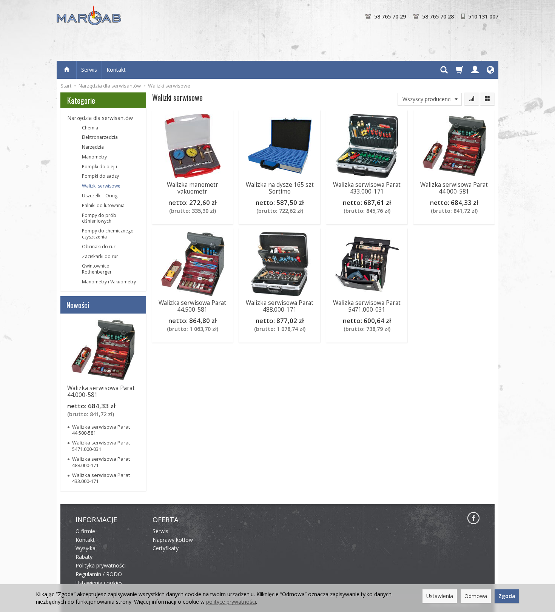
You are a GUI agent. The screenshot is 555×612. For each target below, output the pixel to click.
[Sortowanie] (471, 99)
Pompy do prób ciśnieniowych (99, 218)
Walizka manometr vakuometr (192, 188)
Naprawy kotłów (173, 539)
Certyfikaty (166, 548)
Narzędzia (93, 147)
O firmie (85, 531)
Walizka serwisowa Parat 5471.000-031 (367, 306)
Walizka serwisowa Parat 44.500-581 (192, 306)
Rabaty (84, 556)
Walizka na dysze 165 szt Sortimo (280, 188)
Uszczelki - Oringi (100, 195)
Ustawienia (439, 596)
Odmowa (475, 596)
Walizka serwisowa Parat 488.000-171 (279, 306)
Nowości (77, 305)
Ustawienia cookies (99, 582)
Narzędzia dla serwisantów (100, 117)
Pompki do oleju (99, 166)
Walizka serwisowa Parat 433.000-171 (367, 188)
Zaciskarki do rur (100, 256)
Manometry (94, 157)
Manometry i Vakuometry (109, 281)
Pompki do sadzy (100, 176)
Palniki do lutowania (103, 205)
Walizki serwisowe (101, 186)
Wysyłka (86, 548)
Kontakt (116, 69)
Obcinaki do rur (99, 246)
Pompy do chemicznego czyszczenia (108, 234)
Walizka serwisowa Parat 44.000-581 (454, 188)
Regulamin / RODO (99, 574)
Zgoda (506, 596)
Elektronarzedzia (100, 137)
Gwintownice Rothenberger (97, 269)
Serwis (89, 69)
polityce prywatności (231, 601)
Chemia (90, 128)
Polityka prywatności (101, 565)
